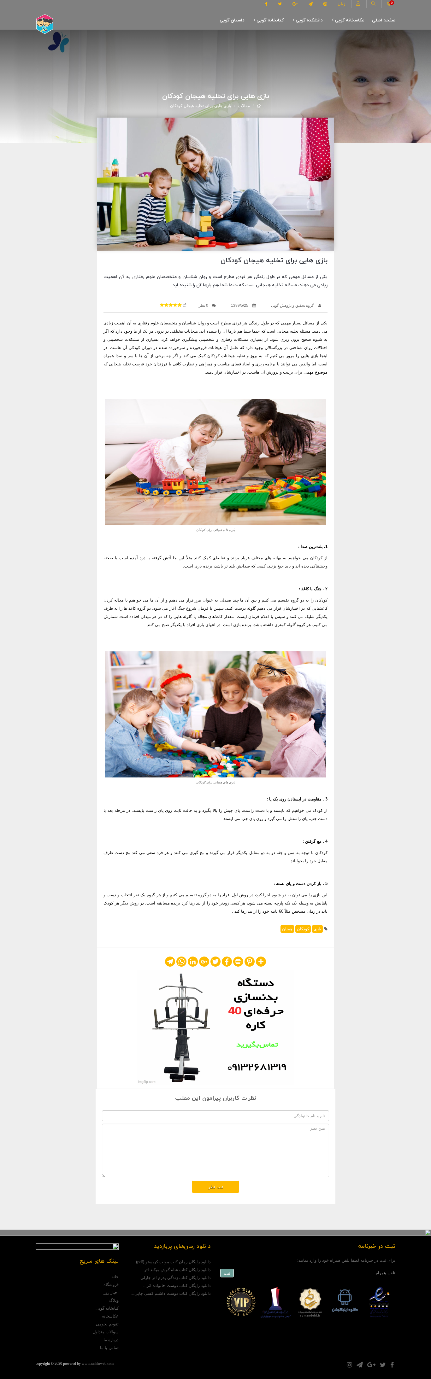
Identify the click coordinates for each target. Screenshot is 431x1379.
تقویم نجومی (107, 1324)
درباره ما (111, 1339)
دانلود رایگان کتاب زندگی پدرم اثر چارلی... (174, 1277)
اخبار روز (111, 1292)
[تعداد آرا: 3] (162, 305)
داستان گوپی (232, 20)
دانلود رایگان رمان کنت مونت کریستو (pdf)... (171, 1262)
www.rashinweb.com (98, 1363)
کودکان (303, 929)
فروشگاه (111, 1284)
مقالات (244, 105)
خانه (115, 1276)
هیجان (287, 929)
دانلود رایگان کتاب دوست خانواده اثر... (177, 1285)
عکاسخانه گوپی (349, 20)
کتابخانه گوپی (269, 20)
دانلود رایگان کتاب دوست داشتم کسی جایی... (171, 1293)
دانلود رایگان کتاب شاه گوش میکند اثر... (175, 1269)
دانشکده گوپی (308, 20)
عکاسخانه (110, 1316)
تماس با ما (109, 1347)
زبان (341, 4)
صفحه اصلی (383, 20)
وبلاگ (114, 1300)
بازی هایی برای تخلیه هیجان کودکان (200, 105)
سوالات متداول (106, 1332)
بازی (317, 929)
